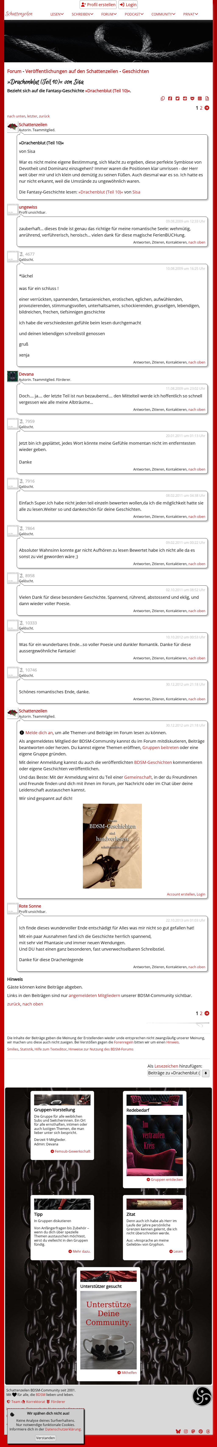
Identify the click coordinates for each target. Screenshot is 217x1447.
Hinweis (172, 1042)
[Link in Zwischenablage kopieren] (162, 98)
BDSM (40, 1394)
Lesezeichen (166, 1066)
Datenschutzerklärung (63, 1429)
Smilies (12, 1049)
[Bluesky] (178, 1431)
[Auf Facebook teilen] (169, 98)
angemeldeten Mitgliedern (94, 995)
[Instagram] (185, 1431)
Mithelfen (129, 1372)
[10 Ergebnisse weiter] (207, 107)
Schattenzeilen (19, 14)
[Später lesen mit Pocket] (192, 98)
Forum (14, 71)
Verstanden (45, 1438)
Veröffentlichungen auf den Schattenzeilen (71, 71)
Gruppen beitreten (160, 747)
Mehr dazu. (81, 1251)
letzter (32, 116)
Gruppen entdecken (167, 1179)
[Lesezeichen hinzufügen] (205, 1073)
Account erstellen (181, 894)
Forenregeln (124, 1042)
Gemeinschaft (138, 777)
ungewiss (28, 207)
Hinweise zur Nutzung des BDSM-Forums (101, 1049)
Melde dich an (39, 732)
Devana (26, 374)
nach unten (16, 116)
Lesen (178, 1251)
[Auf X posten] (177, 98)
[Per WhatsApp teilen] (199, 98)
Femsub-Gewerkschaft (72, 1151)
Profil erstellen (100, 4)
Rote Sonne (30, 906)
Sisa (136, 192)
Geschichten (135, 71)
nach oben (196, 242)
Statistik (26, 1049)
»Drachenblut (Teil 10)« (107, 90)
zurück (44, 116)
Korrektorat (35, 1401)
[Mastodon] (192, 1431)
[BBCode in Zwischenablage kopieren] (206, 98)
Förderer (57, 1401)
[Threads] (207, 1431)
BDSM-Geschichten (153, 762)
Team (15, 1401)
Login (130, 4)
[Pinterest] (200, 1431)
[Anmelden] (112, 887)
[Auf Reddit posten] (184, 98)
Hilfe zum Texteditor (51, 1049)
